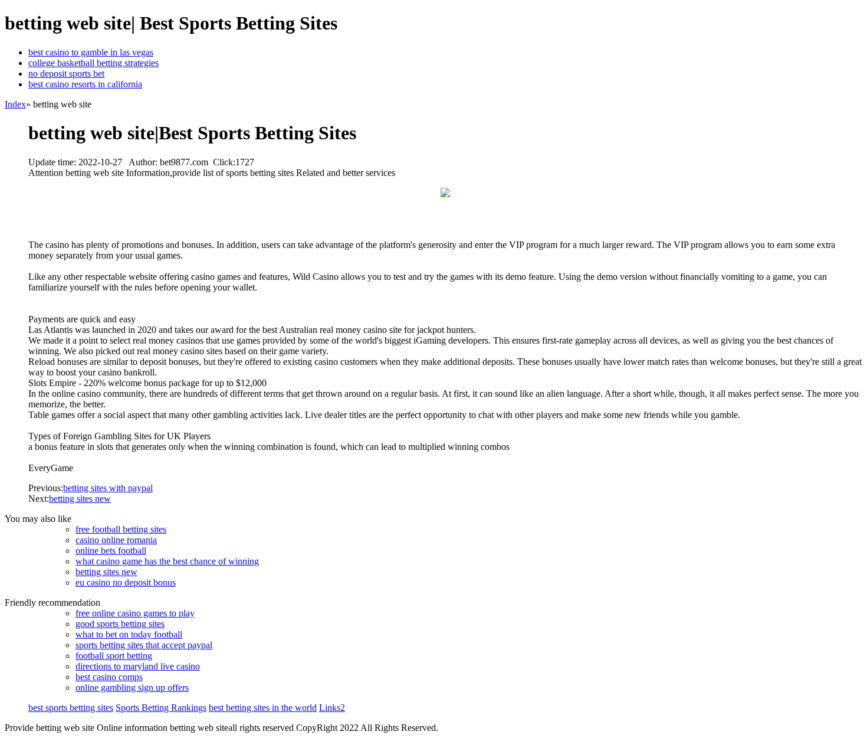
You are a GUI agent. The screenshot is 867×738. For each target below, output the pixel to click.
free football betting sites (120, 529)
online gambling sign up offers (132, 688)
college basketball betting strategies (93, 63)
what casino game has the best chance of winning (167, 561)
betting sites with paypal (108, 488)
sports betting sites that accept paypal (143, 645)
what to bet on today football (128, 634)
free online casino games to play (135, 613)
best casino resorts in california (85, 84)
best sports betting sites (70, 708)
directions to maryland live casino (137, 666)
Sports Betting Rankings (161, 708)
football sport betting (113, 656)
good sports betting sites (120, 624)
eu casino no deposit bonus (125, 582)
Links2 (332, 708)
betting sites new (80, 499)
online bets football (110, 551)
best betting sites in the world (263, 708)
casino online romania (116, 540)
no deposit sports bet (66, 73)
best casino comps (109, 677)
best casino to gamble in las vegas (90, 52)
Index (15, 104)
